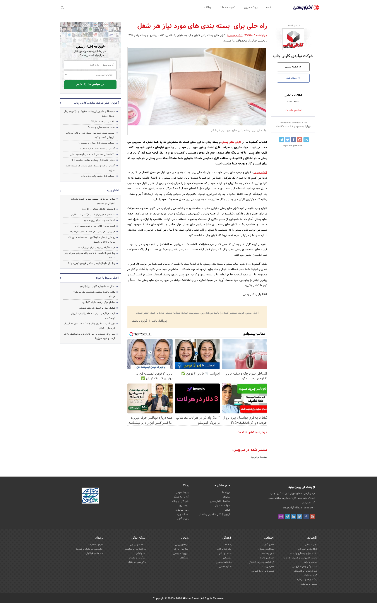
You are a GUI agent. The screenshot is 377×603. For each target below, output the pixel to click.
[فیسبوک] (306, 516)
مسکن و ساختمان (308, 584)
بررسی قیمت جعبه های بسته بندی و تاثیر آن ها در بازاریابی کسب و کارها (90, 135)
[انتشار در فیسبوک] (293, 139)
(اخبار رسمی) (234, 35)
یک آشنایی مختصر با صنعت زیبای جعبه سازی (92, 154)
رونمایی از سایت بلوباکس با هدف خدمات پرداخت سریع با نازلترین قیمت (91, 239)
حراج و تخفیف (96, 545)
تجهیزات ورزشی (180, 553)
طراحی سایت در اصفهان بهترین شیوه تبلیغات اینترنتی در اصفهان (93, 201)
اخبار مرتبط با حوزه (107, 278)
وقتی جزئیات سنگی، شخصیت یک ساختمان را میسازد (93, 294)
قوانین (227, 510)
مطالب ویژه (182, 514)
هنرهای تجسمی (223, 562)
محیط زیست (268, 566)
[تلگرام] (287, 516)
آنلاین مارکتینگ (180, 497)
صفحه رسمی (292, 67)
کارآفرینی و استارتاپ (307, 549)
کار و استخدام (310, 575)
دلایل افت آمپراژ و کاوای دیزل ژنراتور (97, 286)
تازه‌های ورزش (181, 545)
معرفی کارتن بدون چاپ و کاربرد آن (98, 176)
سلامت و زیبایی (138, 545)
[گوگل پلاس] (312, 516)
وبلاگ (207, 7)
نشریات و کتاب (224, 549)
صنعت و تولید (259, 457)
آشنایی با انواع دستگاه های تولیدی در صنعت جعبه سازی (90, 168)
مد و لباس (140, 553)
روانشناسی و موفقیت (135, 549)
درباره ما (226, 492)
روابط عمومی (182, 492)
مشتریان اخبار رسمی (220, 501)
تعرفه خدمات (227, 7)
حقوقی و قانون (267, 558)
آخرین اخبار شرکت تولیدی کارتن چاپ (96, 103)
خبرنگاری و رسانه (180, 501)
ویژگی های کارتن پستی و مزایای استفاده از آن (93, 160)
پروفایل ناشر (159, 321)
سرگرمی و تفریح (137, 558)
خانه (268, 7)
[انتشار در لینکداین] (306, 139)
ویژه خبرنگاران (181, 510)
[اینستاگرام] (281, 516)
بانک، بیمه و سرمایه (307, 580)
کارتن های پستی (231, 142)
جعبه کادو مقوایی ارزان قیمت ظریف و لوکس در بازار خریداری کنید (89, 113)
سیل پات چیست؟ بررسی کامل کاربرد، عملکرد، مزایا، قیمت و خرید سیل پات (89, 336)
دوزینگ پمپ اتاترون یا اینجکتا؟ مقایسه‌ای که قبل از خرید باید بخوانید (89, 326)
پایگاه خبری (250, 7)
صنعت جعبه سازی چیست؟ (101, 127)
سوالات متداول (222, 506)
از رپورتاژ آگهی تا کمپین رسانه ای (214, 514)
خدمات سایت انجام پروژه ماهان (99, 220)
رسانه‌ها (227, 545)
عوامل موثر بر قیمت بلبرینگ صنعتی (97, 308)
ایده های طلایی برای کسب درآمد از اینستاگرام (93, 215)
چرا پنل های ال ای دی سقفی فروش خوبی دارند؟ (91, 263)
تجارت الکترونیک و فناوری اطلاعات (300, 558)
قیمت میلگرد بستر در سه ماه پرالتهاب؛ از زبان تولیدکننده (93, 316)
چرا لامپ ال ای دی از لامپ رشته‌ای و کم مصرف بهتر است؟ (90, 255)
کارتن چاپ (260, 172)
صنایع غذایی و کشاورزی (305, 571)
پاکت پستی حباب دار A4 (103, 122)
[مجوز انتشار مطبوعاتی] (90, 496)
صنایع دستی (225, 566)
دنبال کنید (291, 78)
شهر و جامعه (268, 553)
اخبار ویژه (113, 190)
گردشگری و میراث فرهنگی (261, 562)
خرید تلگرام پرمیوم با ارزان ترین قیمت (96, 248)
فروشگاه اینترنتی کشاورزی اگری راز (98, 209)
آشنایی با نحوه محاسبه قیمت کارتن (97, 149)
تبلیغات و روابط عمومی (263, 571)
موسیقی (227, 558)
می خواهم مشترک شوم (90, 84)
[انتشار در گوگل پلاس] (299, 139)
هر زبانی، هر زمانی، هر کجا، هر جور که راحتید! (92, 232)
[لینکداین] (293, 516)
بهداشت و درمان (266, 549)
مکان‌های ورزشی (180, 549)
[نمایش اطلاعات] (293, 110)
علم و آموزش (268, 545)
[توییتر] (299, 516)
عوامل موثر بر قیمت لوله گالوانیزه (98, 302)
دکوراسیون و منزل (137, 562)
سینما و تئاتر (225, 553)
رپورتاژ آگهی (182, 519)
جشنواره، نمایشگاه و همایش (89, 549)
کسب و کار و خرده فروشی (304, 566)
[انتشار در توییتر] (287, 139)
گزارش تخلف (140, 321)
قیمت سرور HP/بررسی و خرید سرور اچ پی (94, 226)
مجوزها (226, 497)
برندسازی (183, 506)
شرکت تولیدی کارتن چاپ (293, 56)
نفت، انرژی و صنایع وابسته (303, 553)
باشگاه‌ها (184, 558)
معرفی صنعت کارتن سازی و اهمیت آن (96, 143)
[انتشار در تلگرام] (281, 139)
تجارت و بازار (311, 545)
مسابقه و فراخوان (94, 553)
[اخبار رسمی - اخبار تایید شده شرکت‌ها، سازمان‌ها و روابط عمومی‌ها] (306, 7)
